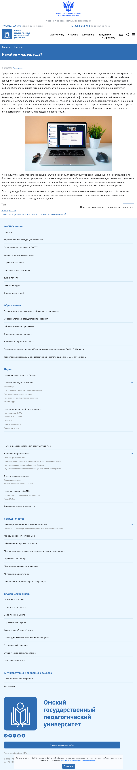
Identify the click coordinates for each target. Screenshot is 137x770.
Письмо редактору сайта (62, 745)
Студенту (73, 34)
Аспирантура (9, 387)
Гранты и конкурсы (11, 428)
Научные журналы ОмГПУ (17, 491)
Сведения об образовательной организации (68, 20)
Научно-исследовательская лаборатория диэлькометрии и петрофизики (32, 469)
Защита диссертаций (12, 480)
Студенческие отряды (15, 622)
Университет (8, 210)
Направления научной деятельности (22, 409)
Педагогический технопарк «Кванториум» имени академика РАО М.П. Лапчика (44, 349)
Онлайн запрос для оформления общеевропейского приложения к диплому (33, 528)
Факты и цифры (12, 285)
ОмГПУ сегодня (13, 226)
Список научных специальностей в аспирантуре (23, 390)
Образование (12, 305)
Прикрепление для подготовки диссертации (21, 398)
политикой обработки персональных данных (78, 760)
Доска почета (11, 277)
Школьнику (88, 34)
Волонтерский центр (14, 614)
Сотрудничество (14, 518)
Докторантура (9, 402)
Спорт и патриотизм (14, 599)
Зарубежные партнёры (15, 558)
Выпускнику (104, 34)
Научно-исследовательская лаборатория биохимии (24, 465)
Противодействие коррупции (18, 678)
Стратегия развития (14, 262)
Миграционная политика (16, 573)
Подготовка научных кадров (18, 382)
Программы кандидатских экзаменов (18, 394)
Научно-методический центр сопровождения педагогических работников (32, 461)
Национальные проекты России (20, 375)
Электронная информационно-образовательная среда (31, 311)
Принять (68, 766)
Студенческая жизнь (17, 593)
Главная (6, 47)
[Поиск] (128, 34)
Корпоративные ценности (17, 270)
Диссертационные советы (17, 476)
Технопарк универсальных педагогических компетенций (33, 214)
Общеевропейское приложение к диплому (25, 524)
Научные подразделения (16, 453)
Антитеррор (10, 686)
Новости (8, 232)
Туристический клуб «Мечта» (18, 630)
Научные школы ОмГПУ (13, 413)
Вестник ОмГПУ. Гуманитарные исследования (22, 495)
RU (121, 34)
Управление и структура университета (23, 239)
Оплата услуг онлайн (14, 293)
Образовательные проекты (18, 334)
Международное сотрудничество (21, 566)
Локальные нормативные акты (19, 341)
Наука (8, 369)
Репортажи (17, 68)
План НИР (8, 420)
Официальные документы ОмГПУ (21, 247)
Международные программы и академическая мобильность (34, 551)
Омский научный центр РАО (14, 457)
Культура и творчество (15, 607)
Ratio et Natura (9, 499)
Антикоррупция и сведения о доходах (28, 672)
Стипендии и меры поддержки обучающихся (26, 637)
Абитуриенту (57, 34)
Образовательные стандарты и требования (26, 318)
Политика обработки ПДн (15, 753)
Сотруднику (108, 37)
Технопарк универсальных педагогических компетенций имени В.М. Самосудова (45, 356)
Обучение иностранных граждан (20, 543)
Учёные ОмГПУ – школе (13, 417)
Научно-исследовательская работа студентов (27, 445)
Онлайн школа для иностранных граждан (25, 581)
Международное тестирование (19, 535)
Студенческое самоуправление (20, 652)
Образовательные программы (19, 326)
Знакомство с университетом (19, 255)
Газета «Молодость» (14, 660)
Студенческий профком (16, 645)
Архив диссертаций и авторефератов (18, 484)
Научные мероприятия (12, 424)
